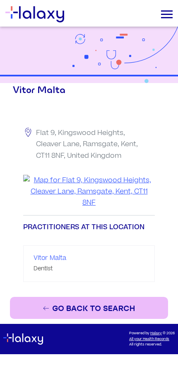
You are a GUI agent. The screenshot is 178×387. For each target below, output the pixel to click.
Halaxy (156, 333)
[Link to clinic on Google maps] (89, 192)
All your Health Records (149, 339)
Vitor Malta (50, 258)
